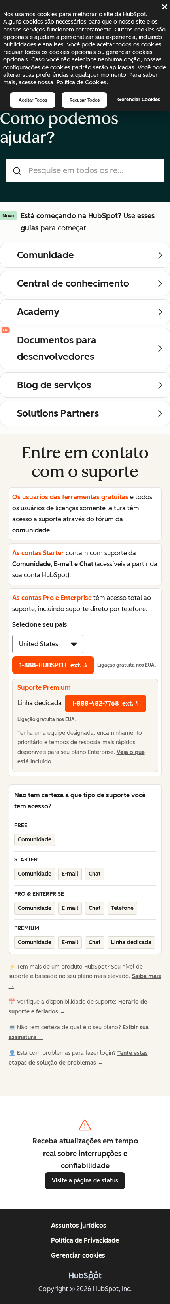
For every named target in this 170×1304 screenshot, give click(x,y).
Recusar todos (85, 100)
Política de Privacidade (85, 1240)
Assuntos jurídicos (78, 1225)
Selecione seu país (39, 624)
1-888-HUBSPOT (53, 665)
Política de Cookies (81, 82)
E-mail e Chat (73, 564)
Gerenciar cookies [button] (78, 1255)
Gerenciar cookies (138, 99)
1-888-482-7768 (105, 703)
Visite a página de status (85, 1180)
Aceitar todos (33, 100)
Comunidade (31, 564)
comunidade (31, 530)
